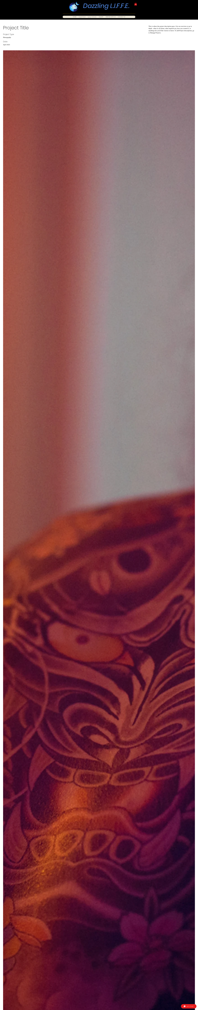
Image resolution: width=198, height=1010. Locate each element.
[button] (135, 3)
